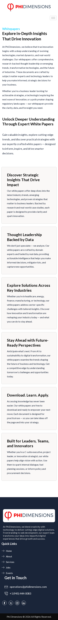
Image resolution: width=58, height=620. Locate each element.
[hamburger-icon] (53, 18)
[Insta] (17, 603)
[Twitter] (11, 603)
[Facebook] (4, 603)
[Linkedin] (23, 603)
